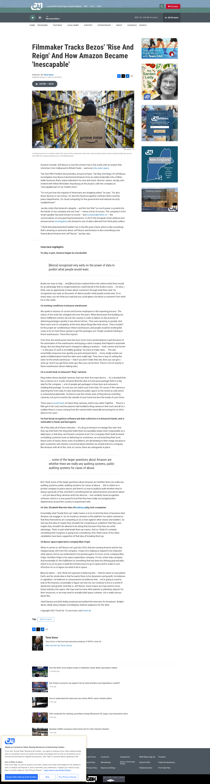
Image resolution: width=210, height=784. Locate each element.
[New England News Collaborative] (160, 164)
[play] (33, 17)
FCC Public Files (164, 768)
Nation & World (46, 619)
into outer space (101, 168)
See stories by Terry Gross (58, 645)
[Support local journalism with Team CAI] (160, 48)
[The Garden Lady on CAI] (160, 82)
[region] (43, 759)
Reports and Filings (108, 768)
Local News (73, 25)
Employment (125, 757)
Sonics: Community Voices (127, 763)
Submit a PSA (144, 762)
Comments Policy (88, 762)
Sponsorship (104, 25)
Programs (42, 25)
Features (57, 25)
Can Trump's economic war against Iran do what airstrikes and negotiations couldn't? (84, 683)
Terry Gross (48, 75)
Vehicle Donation (145, 768)
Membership (106, 762)
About (119, 25)
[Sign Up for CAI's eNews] (160, 123)
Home (32, 25)
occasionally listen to (97, 214)
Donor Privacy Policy (89, 768)
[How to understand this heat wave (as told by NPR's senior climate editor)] (40, 702)
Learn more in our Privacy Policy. (57, 770)
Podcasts (162, 757)
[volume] (40, 17)
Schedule (132, 25)
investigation (61, 221)
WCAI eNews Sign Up (147, 757)
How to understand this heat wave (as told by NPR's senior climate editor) (80, 698)
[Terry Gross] (37, 643)
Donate (174, 6)
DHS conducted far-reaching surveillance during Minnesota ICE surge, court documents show (88, 714)
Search (143, 25)
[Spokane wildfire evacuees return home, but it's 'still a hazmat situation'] (40, 733)
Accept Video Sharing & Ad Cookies (21, 777)
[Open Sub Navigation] (50, 25)
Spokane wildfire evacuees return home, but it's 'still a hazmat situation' (79, 729)
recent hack (58, 403)
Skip (47, 777)
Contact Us (105, 757)
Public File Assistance (166, 762)
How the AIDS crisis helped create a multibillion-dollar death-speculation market (83, 668)
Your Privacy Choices (68, 777)
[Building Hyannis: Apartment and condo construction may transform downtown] (160, 200)
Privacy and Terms (89, 757)
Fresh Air (87, 610)
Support (88, 25)
